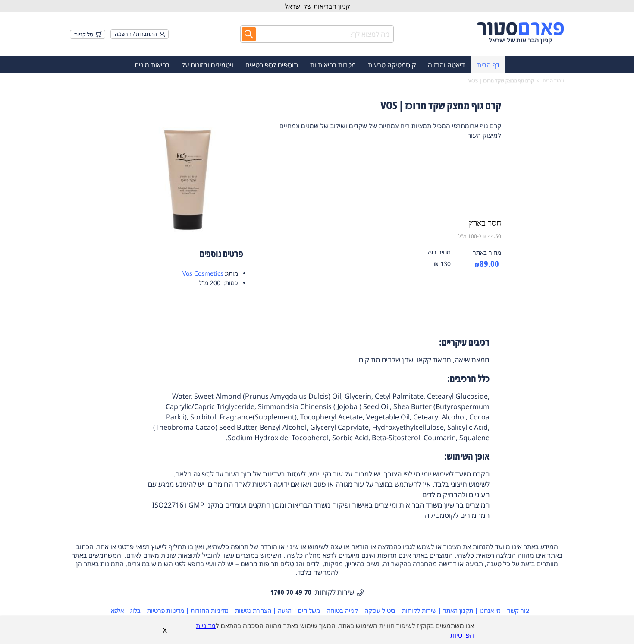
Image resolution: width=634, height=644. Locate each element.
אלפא (117, 610)
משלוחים (309, 610)
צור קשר (518, 610)
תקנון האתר (458, 610)
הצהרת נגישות (253, 610)
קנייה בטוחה (342, 610)
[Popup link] (188, 177)
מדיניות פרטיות (165, 610)
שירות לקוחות (419, 610)
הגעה (285, 610)
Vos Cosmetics (202, 273)
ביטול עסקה (379, 610)
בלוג (135, 610)
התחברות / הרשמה (136, 34)
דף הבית (488, 64)
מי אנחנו (490, 610)
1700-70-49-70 (290, 592)
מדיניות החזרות (210, 610)
